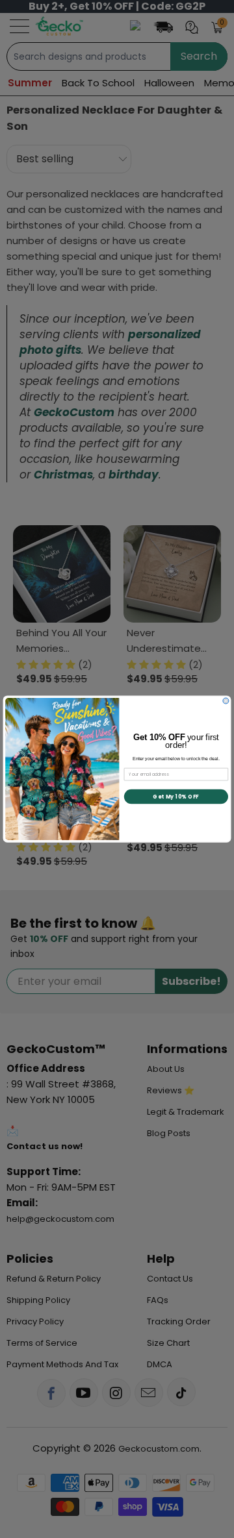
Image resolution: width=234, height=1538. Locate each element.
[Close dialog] (226, 701)
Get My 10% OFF (176, 796)
